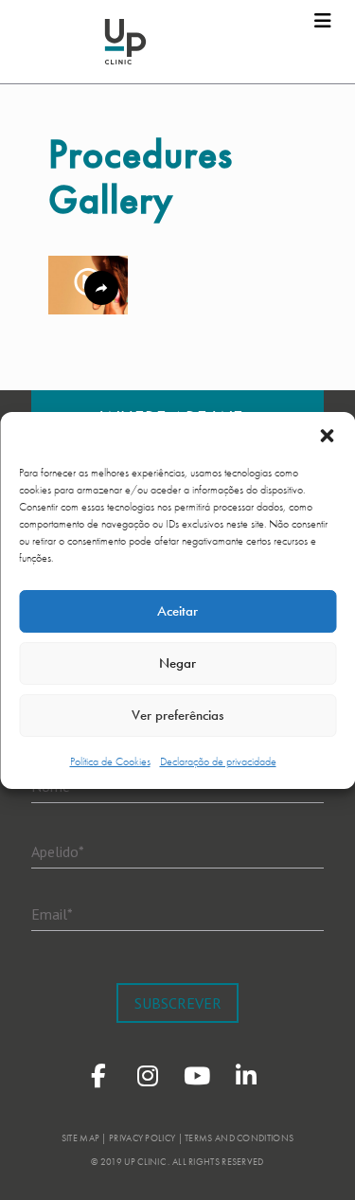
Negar (177, 663)
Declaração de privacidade (218, 761)
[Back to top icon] (316, 1161)
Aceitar (177, 610)
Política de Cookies (110, 761)
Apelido (57, 850)
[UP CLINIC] (125, 41)
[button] (326, 435)
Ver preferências (177, 715)
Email (52, 913)
